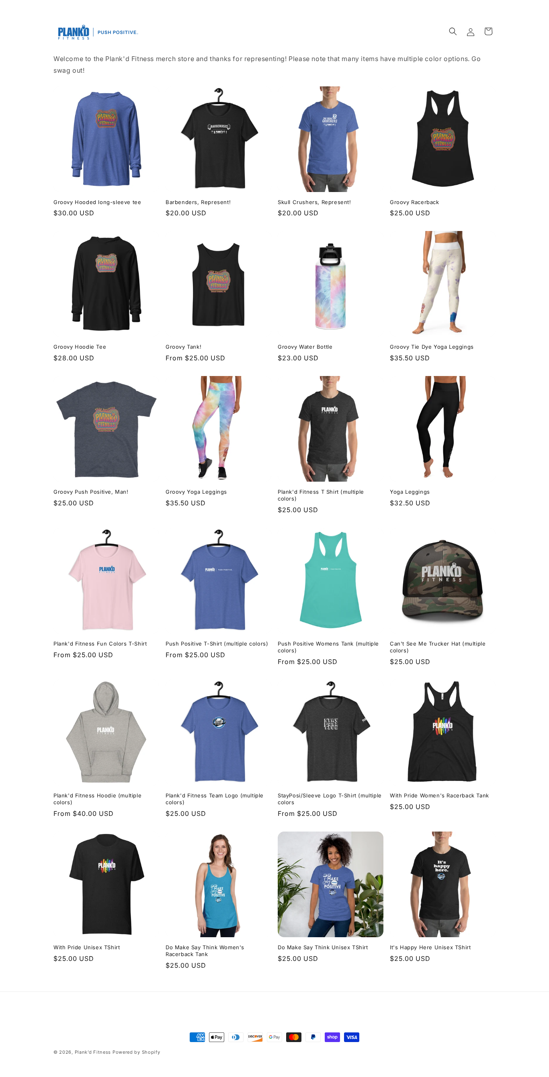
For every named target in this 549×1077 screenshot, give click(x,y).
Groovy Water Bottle (305, 346)
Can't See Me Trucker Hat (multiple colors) (437, 647)
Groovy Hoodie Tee (79, 346)
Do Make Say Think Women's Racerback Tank (205, 950)
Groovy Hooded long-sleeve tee (97, 202)
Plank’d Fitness (94, 1052)
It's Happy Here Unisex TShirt (430, 947)
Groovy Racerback (414, 202)
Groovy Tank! (183, 346)
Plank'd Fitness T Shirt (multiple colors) (321, 495)
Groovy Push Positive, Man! (91, 491)
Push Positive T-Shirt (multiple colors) (217, 643)
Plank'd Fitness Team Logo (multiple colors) (215, 798)
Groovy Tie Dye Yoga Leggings (432, 346)
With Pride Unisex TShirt (86, 947)
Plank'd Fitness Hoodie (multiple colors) (97, 798)
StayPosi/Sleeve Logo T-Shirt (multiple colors (330, 798)
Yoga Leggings (410, 491)
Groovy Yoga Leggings (196, 491)
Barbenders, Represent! (198, 202)
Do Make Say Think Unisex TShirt (323, 947)
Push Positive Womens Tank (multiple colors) (328, 647)
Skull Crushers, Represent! (314, 202)
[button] (453, 31)
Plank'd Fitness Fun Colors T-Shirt (100, 643)
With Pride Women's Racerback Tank (439, 795)
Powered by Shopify (136, 1052)
